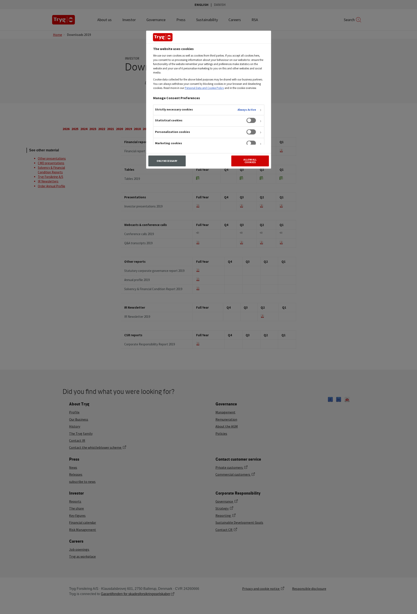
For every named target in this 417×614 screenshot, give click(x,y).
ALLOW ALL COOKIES (249, 161)
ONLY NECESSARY (167, 160)
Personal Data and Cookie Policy (204, 88)
